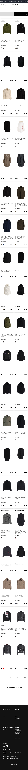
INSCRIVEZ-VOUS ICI (6, 709)
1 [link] (10, 677)
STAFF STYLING (17, 718)
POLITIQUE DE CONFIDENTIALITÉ (18, 730)
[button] (26, 5)
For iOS (9, 752)
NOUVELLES (5, 725)
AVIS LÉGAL (17, 727)
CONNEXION (5, 711)
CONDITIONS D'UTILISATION (19, 725)
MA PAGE (4, 716)
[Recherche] (23, 5)
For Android (17, 752)
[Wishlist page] (4, 5)
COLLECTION (17, 716)
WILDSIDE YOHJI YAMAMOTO (9, 758)
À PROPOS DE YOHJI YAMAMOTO (18, 733)
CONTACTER (5, 729)
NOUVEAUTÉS (17, 709)
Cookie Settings (17, 738)
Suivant (25, 677)
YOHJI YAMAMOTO (11, 7)
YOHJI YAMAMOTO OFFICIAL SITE (9, 756)
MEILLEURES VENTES (18, 711)
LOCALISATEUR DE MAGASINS (8, 727)
